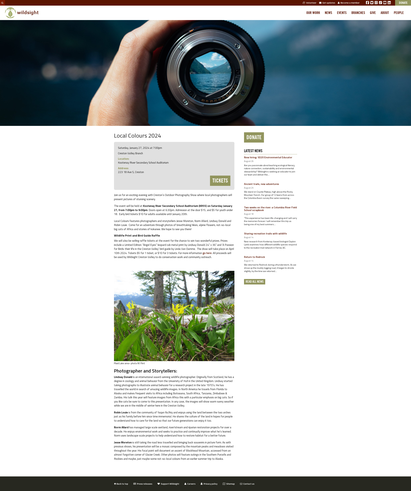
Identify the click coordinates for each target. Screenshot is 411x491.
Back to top (122, 483)
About (385, 13)
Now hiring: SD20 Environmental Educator (268, 157)
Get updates (328, 2)
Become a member (350, 2)
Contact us (248, 483)
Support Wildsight (169, 483)
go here (207, 253)
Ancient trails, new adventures (261, 184)
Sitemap (230, 483)
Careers (190, 483)
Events (342, 13)
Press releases (144, 483)
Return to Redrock (254, 257)
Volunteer (310, 2)
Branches (358, 13)
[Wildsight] (22, 12)
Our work (313, 13)
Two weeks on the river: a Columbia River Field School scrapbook (270, 208)
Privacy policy (210, 483)
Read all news (255, 281)
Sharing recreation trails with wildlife (265, 233)
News (328, 13)
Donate (254, 137)
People (399, 13)
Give (373, 13)
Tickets (220, 180)
